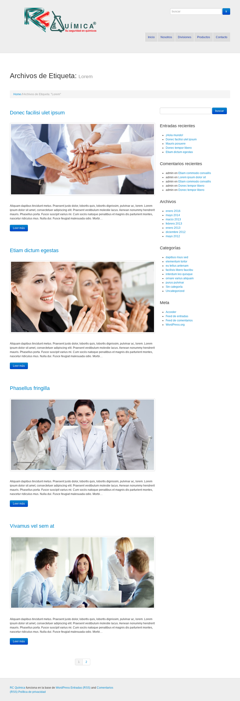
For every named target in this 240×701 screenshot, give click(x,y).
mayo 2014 (173, 215)
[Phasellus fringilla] (82, 435)
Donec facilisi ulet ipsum (37, 113)
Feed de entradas (177, 316)
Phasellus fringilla (30, 388)
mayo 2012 (173, 236)
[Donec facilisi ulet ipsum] (82, 159)
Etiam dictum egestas (34, 250)
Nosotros (166, 37)
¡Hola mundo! (174, 135)
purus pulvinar (175, 282)
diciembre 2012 (176, 232)
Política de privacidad (32, 692)
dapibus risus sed (177, 257)
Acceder (171, 312)
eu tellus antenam (177, 265)
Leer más (19, 228)
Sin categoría (174, 286)
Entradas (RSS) (80, 687)
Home (17, 94)
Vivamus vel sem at (32, 526)
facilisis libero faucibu (179, 270)
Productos (203, 37)
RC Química (17, 687)
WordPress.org (175, 324)
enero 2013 (173, 227)
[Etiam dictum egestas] (82, 297)
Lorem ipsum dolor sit (192, 177)
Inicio (151, 37)
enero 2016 (173, 211)
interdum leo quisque (179, 274)
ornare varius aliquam (180, 278)
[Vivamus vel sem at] (82, 572)
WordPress (63, 687)
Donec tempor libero (179, 147)
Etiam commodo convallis (194, 173)
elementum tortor (176, 261)
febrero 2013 (174, 223)
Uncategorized (175, 291)
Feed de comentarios (179, 320)
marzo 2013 (173, 219)
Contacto (221, 37)
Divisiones (184, 37)
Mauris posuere (176, 143)
